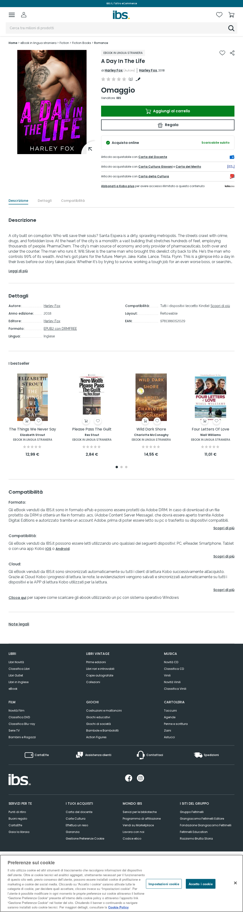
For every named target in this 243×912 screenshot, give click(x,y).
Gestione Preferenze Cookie (85, 838)
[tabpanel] (32, 415)
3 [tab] (126, 467)
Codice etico (132, 838)
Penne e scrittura (176, 724)
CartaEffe (15, 825)
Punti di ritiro (17, 812)
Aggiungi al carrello (171, 111)
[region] (121, 883)
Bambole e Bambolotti (102, 730)
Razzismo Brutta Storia (196, 838)
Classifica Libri (19, 669)
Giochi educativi (98, 717)
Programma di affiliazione (142, 819)
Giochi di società (98, 724)
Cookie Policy (118, 907)
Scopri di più (220, 306)
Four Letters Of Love (210, 429)
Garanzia (72, 832)
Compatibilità (73, 200)
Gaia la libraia (19, 832)
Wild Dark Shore (151, 429)
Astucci (169, 737)
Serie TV (14, 730)
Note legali (19, 624)
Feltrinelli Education (194, 832)
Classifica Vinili (175, 689)
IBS (118, 98)
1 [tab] (116, 467)
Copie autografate (99, 675)
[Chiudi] (235, 883)
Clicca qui (17, 597)
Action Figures (96, 737)
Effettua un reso (77, 825)
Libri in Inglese (18, 682)
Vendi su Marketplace (138, 825)
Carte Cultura (75, 819)
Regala (171, 124)
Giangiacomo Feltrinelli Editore (202, 819)
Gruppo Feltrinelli (192, 812)
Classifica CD (174, 669)
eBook (13, 689)
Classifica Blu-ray (22, 724)
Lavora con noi (133, 832)
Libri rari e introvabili (100, 669)
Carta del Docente (152, 157)
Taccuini (170, 711)
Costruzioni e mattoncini (104, 711)
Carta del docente (79, 812)
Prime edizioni (96, 662)
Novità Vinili (172, 682)
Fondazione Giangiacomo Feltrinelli (205, 825)
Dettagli (44, 200)
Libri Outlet (16, 675)
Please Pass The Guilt (92, 429)
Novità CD (171, 662)
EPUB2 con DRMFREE (60, 329)
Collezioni (93, 682)
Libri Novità (16, 662)
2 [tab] (121, 467)
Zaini (167, 730)
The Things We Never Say (32, 429)
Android (63, 548)
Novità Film (16, 711)
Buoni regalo (18, 819)
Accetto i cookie (201, 883)
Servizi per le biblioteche (140, 812)
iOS (48, 548)
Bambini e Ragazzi (22, 737)
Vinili (167, 675)
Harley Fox (114, 70)
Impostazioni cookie (164, 883)
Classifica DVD (19, 717)
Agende (169, 717)
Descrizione (18, 200)
